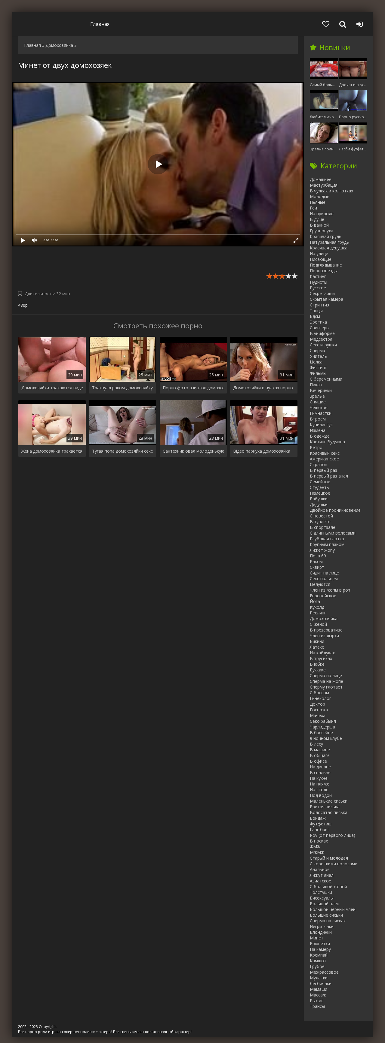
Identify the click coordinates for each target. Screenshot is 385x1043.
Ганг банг (319, 829)
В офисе (318, 761)
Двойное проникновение (335, 510)
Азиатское (320, 881)
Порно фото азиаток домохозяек (193, 387)
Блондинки (321, 932)
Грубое (317, 966)
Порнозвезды (323, 270)
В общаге (320, 755)
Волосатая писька (328, 812)
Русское (318, 288)
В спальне (320, 772)
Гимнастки (320, 413)
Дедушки (319, 504)
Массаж (318, 995)
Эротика (318, 322)
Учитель (318, 356)
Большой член (324, 903)
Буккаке (318, 670)
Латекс (317, 647)
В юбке (317, 664)
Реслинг (318, 613)
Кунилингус (321, 424)
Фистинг (318, 367)
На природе (322, 213)
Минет (316, 938)
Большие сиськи (326, 915)
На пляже (319, 784)
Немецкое (320, 493)
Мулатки (319, 978)
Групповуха (321, 231)
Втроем (318, 419)
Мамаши (318, 989)
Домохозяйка (323, 618)
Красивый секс (325, 453)
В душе (317, 219)
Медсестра (321, 339)
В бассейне (321, 732)
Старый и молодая (329, 858)
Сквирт (317, 567)
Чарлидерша (322, 727)
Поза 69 (318, 556)
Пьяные (317, 202)
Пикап (316, 384)
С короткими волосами (333, 864)
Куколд (317, 607)
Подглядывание (326, 265)
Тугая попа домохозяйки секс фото (122, 451)
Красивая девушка (328, 248)
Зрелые (317, 396)
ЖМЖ (315, 846)
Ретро (316, 447)
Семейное (320, 481)
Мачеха (317, 715)
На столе (319, 789)
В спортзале (322, 527)
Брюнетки (320, 943)
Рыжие (317, 1000)
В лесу (316, 744)
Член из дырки (324, 635)
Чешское (319, 407)
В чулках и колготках (331, 191)
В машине (320, 749)
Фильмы (318, 373)
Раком (316, 561)
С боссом (319, 692)
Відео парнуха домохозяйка (261, 451)
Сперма (317, 350)
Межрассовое (324, 972)
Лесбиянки (320, 983)
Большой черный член (333, 909)
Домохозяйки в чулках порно (263, 387)
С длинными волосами (333, 533)
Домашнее (320, 179)
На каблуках (322, 653)
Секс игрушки (323, 345)
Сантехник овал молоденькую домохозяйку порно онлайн (193, 451)
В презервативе (326, 630)
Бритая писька (325, 806)
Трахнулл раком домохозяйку (122, 387)
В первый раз (323, 470)
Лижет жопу (322, 550)
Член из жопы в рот (330, 590)
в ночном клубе (326, 738)
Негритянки (322, 926)
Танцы (316, 310)
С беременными (326, 379)
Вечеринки (321, 390)
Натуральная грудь (329, 242)
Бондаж (318, 818)
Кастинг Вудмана (327, 442)
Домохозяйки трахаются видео (52, 387)
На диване (320, 767)
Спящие (318, 402)
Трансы (317, 1006)
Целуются (320, 584)
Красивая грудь (325, 236)
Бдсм (315, 316)
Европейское (323, 595)
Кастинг (318, 276)
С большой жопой (328, 886)
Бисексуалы (322, 898)
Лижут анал (322, 875)
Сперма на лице (326, 675)
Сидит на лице (324, 573)
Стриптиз (319, 305)
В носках (319, 841)
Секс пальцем (324, 578)
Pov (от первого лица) (332, 835)
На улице (319, 253)
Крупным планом (327, 544)
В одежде (320, 436)
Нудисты (318, 282)
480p (23, 305)
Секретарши (322, 293)
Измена (317, 430)
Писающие (320, 259)
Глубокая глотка (327, 538)
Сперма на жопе (326, 681)
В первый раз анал (329, 476)
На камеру (320, 949)
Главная (99, 24)
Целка (316, 362)
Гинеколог (320, 698)
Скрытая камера (326, 299)
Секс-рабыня (323, 721)
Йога (315, 601)
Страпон (318, 464)
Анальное (320, 869)
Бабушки (319, 499)
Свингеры (319, 327)
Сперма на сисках (328, 921)
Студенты (320, 487)
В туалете (320, 521)
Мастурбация (323, 185)
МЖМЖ (317, 852)
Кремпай (319, 955)
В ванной (319, 225)
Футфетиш (320, 824)
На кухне (319, 778)
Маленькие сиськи (328, 801)
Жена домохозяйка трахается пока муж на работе (52, 451)
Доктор (317, 704)
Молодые (319, 196)
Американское (324, 459)
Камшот (318, 960)
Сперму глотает (326, 687)
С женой (318, 624)
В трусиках (321, 658)
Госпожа (319, 710)
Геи (313, 208)
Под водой (321, 795)
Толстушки (321, 892)
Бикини (317, 641)
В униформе (322, 333)
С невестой (321, 516)
